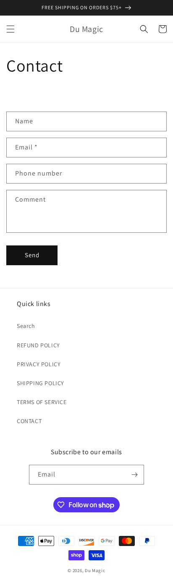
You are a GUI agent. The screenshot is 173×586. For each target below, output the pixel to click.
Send (32, 255)
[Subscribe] (134, 475)
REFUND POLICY (38, 345)
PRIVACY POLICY (38, 364)
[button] (10, 29)
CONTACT (29, 421)
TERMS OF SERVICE (42, 402)
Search (26, 326)
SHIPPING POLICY (40, 383)
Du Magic (95, 570)
